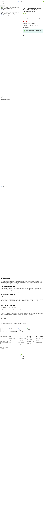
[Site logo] (22, 1)
